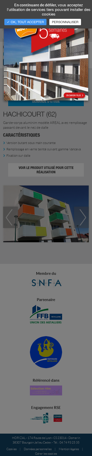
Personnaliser (65, 22)
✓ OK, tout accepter (25, 22)
